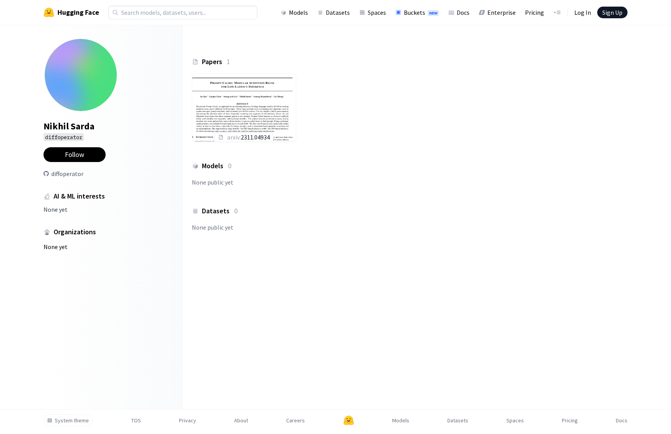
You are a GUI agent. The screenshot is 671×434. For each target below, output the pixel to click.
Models (298, 12)
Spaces (377, 12)
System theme (72, 420)
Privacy (187, 420)
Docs (463, 12)
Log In (582, 12)
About (241, 420)
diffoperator (67, 174)
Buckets (420, 12)
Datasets (338, 12)
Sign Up (612, 12)
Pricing (534, 12)
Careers (295, 420)
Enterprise (501, 12)
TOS (136, 420)
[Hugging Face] (348, 420)
